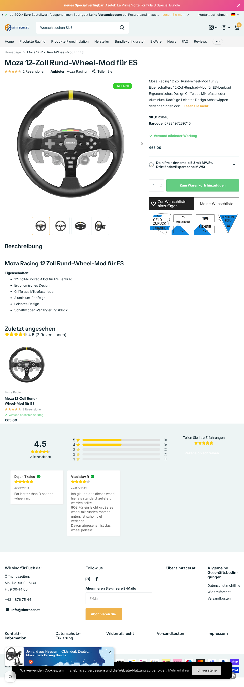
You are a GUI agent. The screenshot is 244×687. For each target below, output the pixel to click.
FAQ (185, 41)
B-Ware (156, 41)
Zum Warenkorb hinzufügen (203, 185)
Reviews (200, 41)
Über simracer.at (181, 568)
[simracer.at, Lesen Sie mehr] (213, 27)
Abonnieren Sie (104, 614)
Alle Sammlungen (33, 41)
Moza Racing (76, 71)
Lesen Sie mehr (174, 14)
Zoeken (122, 28)
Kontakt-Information (15, 635)
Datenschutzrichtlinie (224, 585)
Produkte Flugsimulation (70, 41)
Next (188, 14)
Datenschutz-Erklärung (68, 635)
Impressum (218, 633)
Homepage (13, 52)
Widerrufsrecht (219, 592)
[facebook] (97, 579)
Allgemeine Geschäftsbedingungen (223, 572)
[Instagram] (88, 579)
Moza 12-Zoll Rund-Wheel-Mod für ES (21, 400)
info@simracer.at (25, 610)
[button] (2, 15)
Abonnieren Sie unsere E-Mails (111, 588)
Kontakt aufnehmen (213, 14)
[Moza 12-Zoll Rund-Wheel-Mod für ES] (27, 365)
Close (239, 5)
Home (9, 41)
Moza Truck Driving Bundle (46, 655)
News (171, 41)
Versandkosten (219, 598)
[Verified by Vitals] (31, 662)
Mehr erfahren (179, 670)
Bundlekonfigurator (130, 41)
